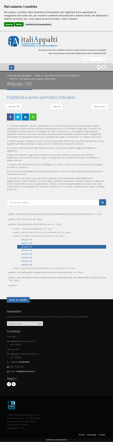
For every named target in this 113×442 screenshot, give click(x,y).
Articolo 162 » (100, 106)
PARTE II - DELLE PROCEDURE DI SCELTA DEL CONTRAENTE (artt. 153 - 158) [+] (42, 232)
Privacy (81, 435)
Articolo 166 (26, 264)
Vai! (39, 323)
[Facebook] (99, 67)
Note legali (91, 435)
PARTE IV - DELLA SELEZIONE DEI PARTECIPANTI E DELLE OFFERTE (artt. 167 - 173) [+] (44, 268)
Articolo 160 (26, 243)
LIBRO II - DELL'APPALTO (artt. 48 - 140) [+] (25, 219)
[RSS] (104, 67)
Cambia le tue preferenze (56, 440)
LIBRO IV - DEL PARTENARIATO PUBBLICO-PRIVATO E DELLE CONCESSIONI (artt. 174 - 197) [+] (46, 272)
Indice (55, 106)
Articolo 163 (26, 254)
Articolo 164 (26, 257)
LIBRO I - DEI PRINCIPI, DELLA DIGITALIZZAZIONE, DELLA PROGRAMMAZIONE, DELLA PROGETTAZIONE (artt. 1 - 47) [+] (55, 214)
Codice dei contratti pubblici (19, 75)
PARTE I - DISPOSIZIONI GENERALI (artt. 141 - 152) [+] (33, 229)
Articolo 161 (26, 246)
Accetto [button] (9, 24)
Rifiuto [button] (19, 24)
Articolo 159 (26, 239)
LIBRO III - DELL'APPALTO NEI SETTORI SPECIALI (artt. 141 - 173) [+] (35, 224)
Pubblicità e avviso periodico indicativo (41, 97)
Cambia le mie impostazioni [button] (38, 24)
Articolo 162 (26, 250)
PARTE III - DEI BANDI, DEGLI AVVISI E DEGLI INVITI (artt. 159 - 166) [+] (39, 236)
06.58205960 (24, 362)
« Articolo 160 (13, 106)
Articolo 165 (26, 261)
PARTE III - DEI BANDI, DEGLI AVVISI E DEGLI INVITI (33, 79)
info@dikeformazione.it (25, 371)
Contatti (102, 435)
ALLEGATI (13, 285)
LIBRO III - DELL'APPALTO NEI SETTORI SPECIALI (57, 75)
